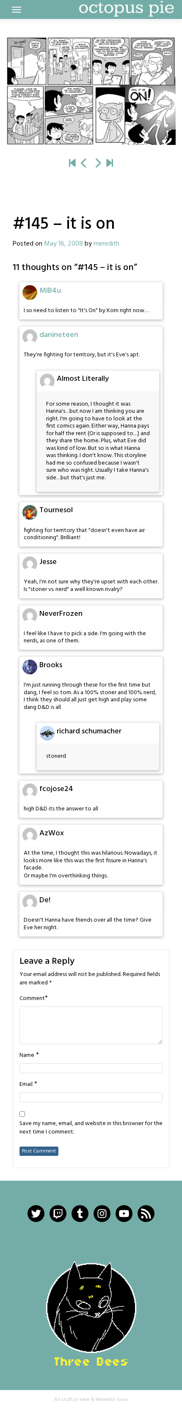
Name (26, 1055)
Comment (32, 999)
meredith (106, 243)
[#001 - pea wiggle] (72, 164)
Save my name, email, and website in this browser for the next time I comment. (91, 1128)
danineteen (58, 335)
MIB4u (50, 291)
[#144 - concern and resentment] (84, 164)
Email (26, 1084)
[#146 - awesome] (91, 91)
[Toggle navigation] (16, 9)
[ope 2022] (109, 164)
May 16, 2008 (63, 243)
